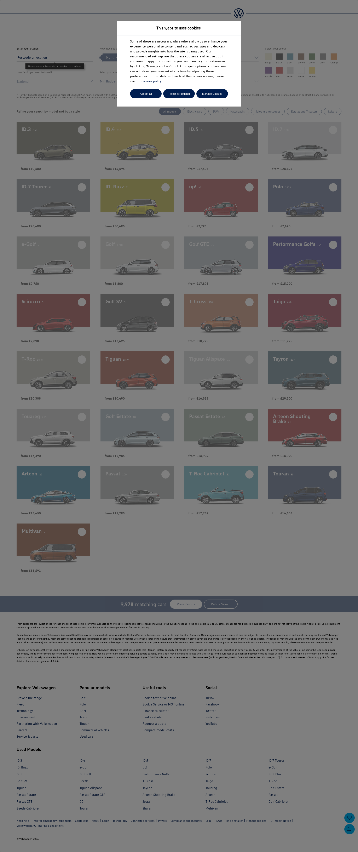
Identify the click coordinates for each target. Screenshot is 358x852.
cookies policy (151, 81)
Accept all (146, 93)
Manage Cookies (212, 93)
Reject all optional (179, 93)
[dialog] (179, 426)
